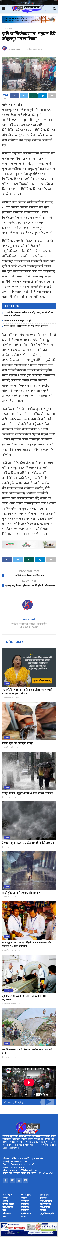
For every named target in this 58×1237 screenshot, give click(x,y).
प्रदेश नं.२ (25, 1204)
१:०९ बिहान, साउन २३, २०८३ (11, 897)
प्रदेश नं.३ (25, 1207)
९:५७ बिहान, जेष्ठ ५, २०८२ (33, 49)
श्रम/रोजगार (45, 1207)
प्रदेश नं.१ (25, 1201)
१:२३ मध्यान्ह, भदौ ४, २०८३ (11, 697)
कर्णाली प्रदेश (8, 1204)
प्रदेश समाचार (27, 1213)
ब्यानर (23, 1216)
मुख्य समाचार (8, 990)
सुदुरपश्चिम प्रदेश (47, 1213)
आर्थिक (5, 1201)
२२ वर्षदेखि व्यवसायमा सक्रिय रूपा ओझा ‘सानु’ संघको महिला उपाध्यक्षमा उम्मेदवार (28, 314)
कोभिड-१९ (7, 1213)
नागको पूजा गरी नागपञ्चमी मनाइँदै (17, 321)
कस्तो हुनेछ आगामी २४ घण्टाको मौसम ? (21, 893)
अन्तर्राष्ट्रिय (7, 1195)
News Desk (15, 49)
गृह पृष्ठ (4, 28)
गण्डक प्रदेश (26, 1195)
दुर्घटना (24, 1198)
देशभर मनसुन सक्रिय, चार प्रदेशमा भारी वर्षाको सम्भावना (28, 843)
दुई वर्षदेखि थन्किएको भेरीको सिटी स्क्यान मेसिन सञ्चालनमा (24, 998)
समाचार (11, 28)
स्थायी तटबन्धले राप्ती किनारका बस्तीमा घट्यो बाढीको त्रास (27, 1051)
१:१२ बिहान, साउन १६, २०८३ (11, 1057)
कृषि (4, 1210)
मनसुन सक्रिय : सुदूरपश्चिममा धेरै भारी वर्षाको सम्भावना (26, 326)
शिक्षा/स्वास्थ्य (45, 1204)
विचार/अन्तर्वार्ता (46, 1201)
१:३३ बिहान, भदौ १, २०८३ (10, 747)
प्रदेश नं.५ (25, 1210)
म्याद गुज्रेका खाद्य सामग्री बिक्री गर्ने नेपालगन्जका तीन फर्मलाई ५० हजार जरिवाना (26, 944)
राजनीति (43, 1198)
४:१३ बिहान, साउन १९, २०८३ (11, 1003)
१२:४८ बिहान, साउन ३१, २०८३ (12, 797)
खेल (4, 1216)
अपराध (5, 1198)
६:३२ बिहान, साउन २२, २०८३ (11, 950)
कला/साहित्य (8, 1207)
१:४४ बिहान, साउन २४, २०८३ (11, 847)
